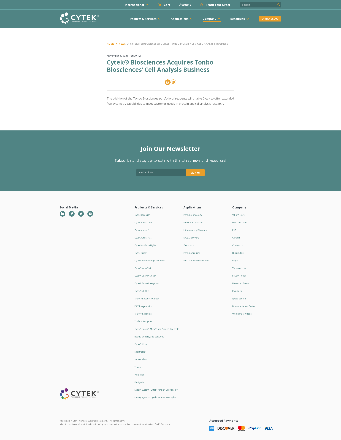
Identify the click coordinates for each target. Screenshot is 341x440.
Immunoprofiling (191, 252)
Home (110, 43)
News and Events (240, 283)
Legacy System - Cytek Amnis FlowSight (155, 397)
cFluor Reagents (142, 313)
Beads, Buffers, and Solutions (149, 336)
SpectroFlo (140, 351)
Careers (236, 237)
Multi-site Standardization (196, 260)
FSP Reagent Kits (142, 306)
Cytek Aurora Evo (143, 222)
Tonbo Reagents (143, 321)
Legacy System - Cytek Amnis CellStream (156, 389)
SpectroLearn (239, 298)
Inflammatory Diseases (195, 230)
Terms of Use (239, 268)
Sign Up (196, 172)
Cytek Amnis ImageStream (149, 260)
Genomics (188, 245)
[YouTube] (90, 214)
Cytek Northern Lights (145, 245)
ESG (234, 230)
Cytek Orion (140, 252)
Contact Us (237, 245)
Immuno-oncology (192, 214)
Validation (139, 374)
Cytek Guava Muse (145, 275)
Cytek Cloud (270, 18)
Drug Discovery (191, 237)
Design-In (139, 382)
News (122, 43)
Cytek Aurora (141, 230)
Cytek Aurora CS (142, 237)
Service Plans (140, 359)
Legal (235, 260)
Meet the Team (239, 222)
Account (185, 5)
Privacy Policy (239, 275)
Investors (237, 291)
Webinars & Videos (241, 313)
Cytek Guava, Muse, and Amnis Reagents (156, 329)
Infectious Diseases (193, 222)
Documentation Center (243, 306)
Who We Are (238, 214)
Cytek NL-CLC (141, 291)
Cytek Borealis (142, 214)
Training (138, 367)
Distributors (238, 252)
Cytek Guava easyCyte (146, 283)
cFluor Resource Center (146, 298)
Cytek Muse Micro (144, 268)
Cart (166, 5)
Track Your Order (217, 5)
